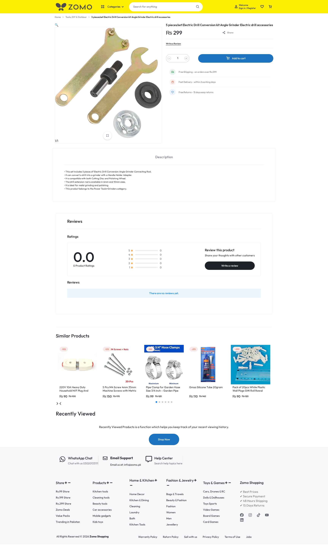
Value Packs (63, 515)
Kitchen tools (100, 491)
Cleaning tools (101, 497)
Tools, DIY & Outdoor (76, 17)
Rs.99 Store (62, 491)
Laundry (134, 512)
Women (171, 512)
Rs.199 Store (63, 497)
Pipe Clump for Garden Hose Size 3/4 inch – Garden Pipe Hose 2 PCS (163, 390)
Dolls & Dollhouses (213, 497)
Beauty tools (100, 503)
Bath (132, 518)
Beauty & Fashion (176, 500)
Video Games (211, 509)
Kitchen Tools (137, 524)
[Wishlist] (262, 7)
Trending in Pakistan (68, 522)
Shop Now (164, 439)
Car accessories (102, 509)
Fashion (171, 506)
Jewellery (172, 524)
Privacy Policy (211, 537)
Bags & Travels (175, 494)
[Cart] (270, 7)
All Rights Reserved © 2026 (73, 536)
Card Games (210, 522)
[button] (56, 25)
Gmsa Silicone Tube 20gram (206, 387)
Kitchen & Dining (139, 500)
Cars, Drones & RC (214, 491)
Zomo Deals (63, 509)
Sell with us (190, 537)
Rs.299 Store (63, 503)
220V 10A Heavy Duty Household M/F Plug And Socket (73, 390)
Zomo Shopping (99, 536)
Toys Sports (210, 503)
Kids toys (98, 522)
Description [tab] (164, 157)
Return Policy (170, 537)
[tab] (164, 156)
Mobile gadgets (102, 515)
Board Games (211, 515)
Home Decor (137, 494)
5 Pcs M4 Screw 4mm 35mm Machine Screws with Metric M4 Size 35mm (119, 390)
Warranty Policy (147, 537)
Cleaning (134, 506)
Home (58, 17)
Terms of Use (232, 537)
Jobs (249, 537)
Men (169, 518)
